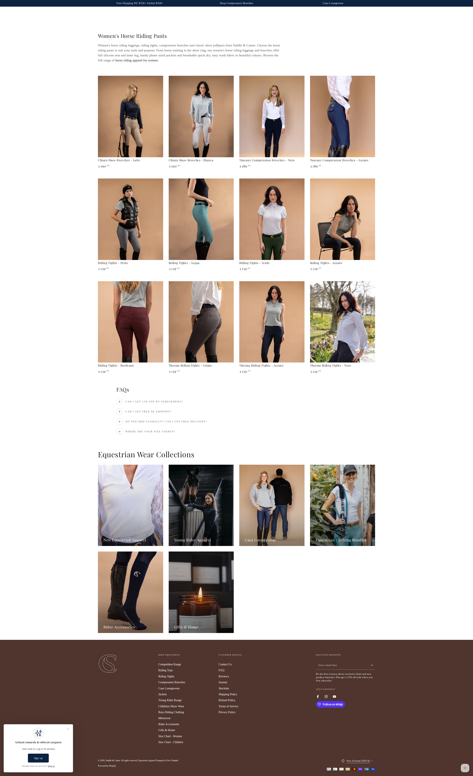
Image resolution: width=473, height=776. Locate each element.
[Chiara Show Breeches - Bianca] (201, 116)
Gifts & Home (166, 730)
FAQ (221, 670)
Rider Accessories (168, 724)
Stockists (224, 688)
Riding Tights (166, 676)
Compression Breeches (171, 682)
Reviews (224, 676)
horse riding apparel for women (136, 60)
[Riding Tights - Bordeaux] (130, 322)
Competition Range (169, 664)
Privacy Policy (227, 712)
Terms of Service (228, 706)
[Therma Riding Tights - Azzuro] (271, 322)
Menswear (164, 718)
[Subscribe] (373, 665)
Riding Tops (165, 670)
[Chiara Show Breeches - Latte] (130, 116)
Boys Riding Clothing (171, 712)
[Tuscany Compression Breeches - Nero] (271, 116)
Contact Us (225, 664)
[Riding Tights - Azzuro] (342, 219)
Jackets (162, 694)
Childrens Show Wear (171, 706)
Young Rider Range (170, 700)
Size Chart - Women (170, 736)
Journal (223, 682)
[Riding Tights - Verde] (271, 219)
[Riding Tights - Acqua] (201, 219)
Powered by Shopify (107, 766)
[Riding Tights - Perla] (130, 219)
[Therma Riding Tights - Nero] (342, 322)
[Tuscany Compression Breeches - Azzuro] (342, 116)
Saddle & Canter (113, 760)
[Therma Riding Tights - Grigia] (201, 322)
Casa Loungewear (169, 688)
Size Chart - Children (170, 742)
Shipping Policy (228, 694)
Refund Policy (227, 700)
